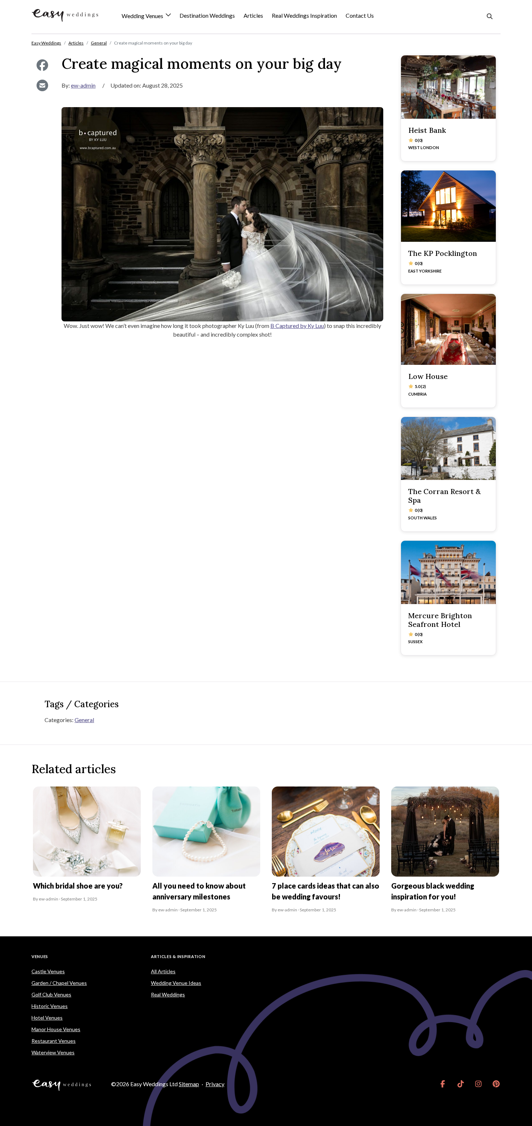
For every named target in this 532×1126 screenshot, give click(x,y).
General (84, 719)
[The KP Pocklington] (448, 206)
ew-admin (83, 85)
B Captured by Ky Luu (297, 325)
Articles (253, 15)
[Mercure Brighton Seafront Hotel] (448, 572)
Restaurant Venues (53, 1041)
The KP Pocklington (442, 253)
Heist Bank (427, 130)
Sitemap (189, 1083)
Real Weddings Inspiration (304, 15)
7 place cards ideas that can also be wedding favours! (325, 891)
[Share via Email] (42, 85)
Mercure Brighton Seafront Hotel (440, 620)
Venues (39, 956)
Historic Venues (49, 1006)
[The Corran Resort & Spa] (448, 448)
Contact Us (360, 15)
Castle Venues (48, 971)
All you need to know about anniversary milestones (199, 891)
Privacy (215, 1083)
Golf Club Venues (51, 994)
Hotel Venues (47, 1018)
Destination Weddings (207, 15)
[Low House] (448, 329)
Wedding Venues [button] (143, 16)
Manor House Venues (55, 1029)
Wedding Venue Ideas (176, 983)
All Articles (163, 971)
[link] (442, 1084)
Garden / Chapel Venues (59, 983)
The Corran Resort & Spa (444, 496)
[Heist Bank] (448, 87)
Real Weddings (168, 994)
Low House (428, 376)
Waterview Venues (53, 1052)
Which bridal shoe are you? (78, 885)
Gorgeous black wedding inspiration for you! (432, 891)
